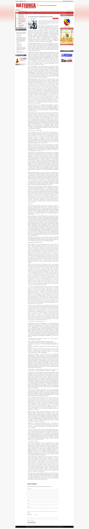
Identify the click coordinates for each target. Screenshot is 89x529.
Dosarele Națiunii (54, 12)
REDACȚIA (21, 1)
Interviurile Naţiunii (21, 21)
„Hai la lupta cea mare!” (19, 51)
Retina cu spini (65, 28)
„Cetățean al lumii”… (19, 45)
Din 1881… (17, 1)
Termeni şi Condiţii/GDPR (38, 526)
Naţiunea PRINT (21, 55)
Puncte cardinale (46, 12)
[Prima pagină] (17, 13)
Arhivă (25, 1)
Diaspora (20, 23)
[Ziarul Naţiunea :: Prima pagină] (36, 8)
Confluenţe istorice (21, 18)
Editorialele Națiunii (22, 12)
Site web (28, 506)
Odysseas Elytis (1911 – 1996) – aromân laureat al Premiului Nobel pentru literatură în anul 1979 (21, 48)
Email (28, 503)
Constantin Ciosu (65, 44)
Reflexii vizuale (19, 34)
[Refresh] (36, 514)
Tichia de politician (31, 12)
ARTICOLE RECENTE (66, 1)
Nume (28, 500)
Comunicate (20, 26)
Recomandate (19, 52)
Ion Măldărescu (55, 18)
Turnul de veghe (21, 25)
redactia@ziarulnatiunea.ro (49, 526)
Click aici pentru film (67, 26)
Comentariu (29, 488)
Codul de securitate (30, 520)
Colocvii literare (21, 16)
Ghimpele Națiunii (62, 12)
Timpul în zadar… (18, 35)
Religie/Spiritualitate (21, 20)
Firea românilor (39, 12)
